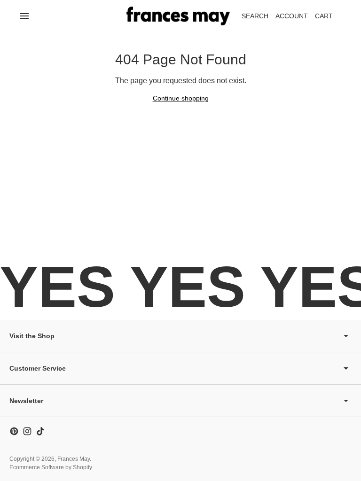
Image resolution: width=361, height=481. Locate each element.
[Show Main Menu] (24, 16)
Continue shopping (181, 98)
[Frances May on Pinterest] (14, 431)
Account (291, 16)
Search (255, 16)
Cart (329, 18)
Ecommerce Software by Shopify (50, 467)
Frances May (73, 459)
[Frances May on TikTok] (40, 431)
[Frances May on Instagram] (27, 431)
